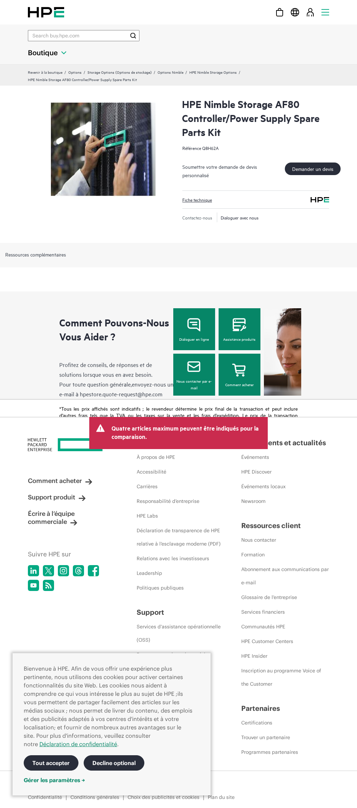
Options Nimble (170, 72)
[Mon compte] (310, 12)
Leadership (149, 573)
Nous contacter (258, 540)
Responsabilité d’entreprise (168, 501)
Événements (255, 457)
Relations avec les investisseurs (173, 558)
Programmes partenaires (269, 752)
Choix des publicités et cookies (163, 797)
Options (75, 72)
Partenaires (260, 708)
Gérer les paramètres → (54, 780)
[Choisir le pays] (295, 12)
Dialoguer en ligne (194, 339)
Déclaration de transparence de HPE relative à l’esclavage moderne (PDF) (179, 537)
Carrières (147, 486)
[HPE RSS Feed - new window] (48, 585)
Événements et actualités (283, 442)
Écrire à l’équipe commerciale (51, 518)
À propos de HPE (156, 457)
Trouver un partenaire (265, 737)
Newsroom (253, 501)
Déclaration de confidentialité (78, 744)
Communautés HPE (263, 626)
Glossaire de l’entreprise (269, 597)
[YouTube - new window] (33, 585)
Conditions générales (94, 797)
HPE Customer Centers (267, 641)
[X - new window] (48, 570)
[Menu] (325, 12)
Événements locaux (263, 486)
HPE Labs (147, 516)
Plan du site (221, 797)
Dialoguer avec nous (240, 217)
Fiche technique (197, 199)
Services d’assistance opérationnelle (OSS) (179, 633)
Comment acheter (239, 384)
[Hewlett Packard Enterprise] (46, 12)
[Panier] (279, 12)
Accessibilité (151, 472)
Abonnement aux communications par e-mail (285, 576)
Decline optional (114, 762)
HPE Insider (254, 656)
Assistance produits (239, 339)
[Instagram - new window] (63, 570)
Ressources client (271, 525)
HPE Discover (256, 472)
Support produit (51, 497)
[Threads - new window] (78, 570)
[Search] (133, 35)
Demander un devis (312, 168)
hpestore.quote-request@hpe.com (121, 394)
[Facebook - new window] (93, 570)
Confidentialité (45, 797)
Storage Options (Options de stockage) (120, 72)
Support (150, 612)
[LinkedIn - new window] (33, 570)
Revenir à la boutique (45, 72)
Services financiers (263, 612)
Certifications (256, 723)
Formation (253, 554)
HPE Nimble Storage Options (213, 72)
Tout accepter (51, 762)
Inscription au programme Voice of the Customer (281, 677)
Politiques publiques (160, 588)
